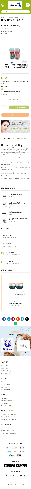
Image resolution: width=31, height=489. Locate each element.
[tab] (6, 138)
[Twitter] (10, 475)
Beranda (3, 17)
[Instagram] (13, 475)
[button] (2, 5)
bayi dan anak (19, 17)
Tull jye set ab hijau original (15, 194)
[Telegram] (24, 475)
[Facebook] (6, 475)
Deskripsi (6, 138)
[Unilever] (7, 345)
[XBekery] (23, 346)
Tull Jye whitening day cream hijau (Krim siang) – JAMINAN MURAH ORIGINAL (17, 203)
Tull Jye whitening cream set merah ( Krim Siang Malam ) (16, 211)
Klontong (10, 17)
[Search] (28, 11)
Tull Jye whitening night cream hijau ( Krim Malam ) (18, 219)
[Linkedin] (17, 475)
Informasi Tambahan (20, 138)
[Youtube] (21, 475)
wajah (15, 301)
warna (2, 99)
